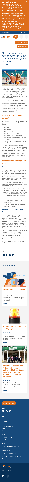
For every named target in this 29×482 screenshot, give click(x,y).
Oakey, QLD (24, 32)
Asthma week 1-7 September (14, 290)
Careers (4, 430)
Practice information (7, 426)
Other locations (6, 32)
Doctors (4, 419)
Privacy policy (5, 473)
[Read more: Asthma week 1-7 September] (14, 278)
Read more (6, 303)
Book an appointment (9, 403)
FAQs (3, 425)
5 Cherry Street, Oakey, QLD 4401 (11, 446)
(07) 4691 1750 (8, 437)
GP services (5, 421)
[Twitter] (10, 255)
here (10, 156)
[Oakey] (5, 36)
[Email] (4, 255)
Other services (5, 423)
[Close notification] (26, 1)
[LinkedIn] (13, 255)
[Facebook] (7, 255)
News (3, 428)
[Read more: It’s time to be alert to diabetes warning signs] (14, 315)
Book (16, 37)
